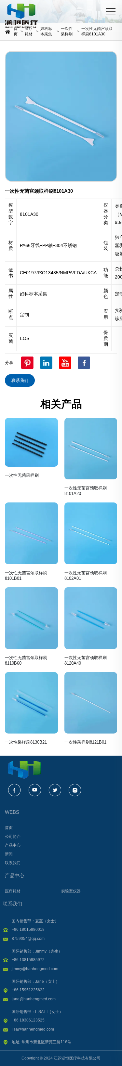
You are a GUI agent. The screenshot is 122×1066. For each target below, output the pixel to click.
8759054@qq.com (28, 938)
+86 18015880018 (28, 929)
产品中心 (14, 875)
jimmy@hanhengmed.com (35, 969)
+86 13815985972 (28, 959)
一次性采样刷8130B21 (26, 742)
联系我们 (19, 380)
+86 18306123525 (28, 1020)
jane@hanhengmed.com (34, 999)
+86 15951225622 (28, 990)
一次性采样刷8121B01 (85, 742)
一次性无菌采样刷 (22, 475)
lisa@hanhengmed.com (33, 1029)
